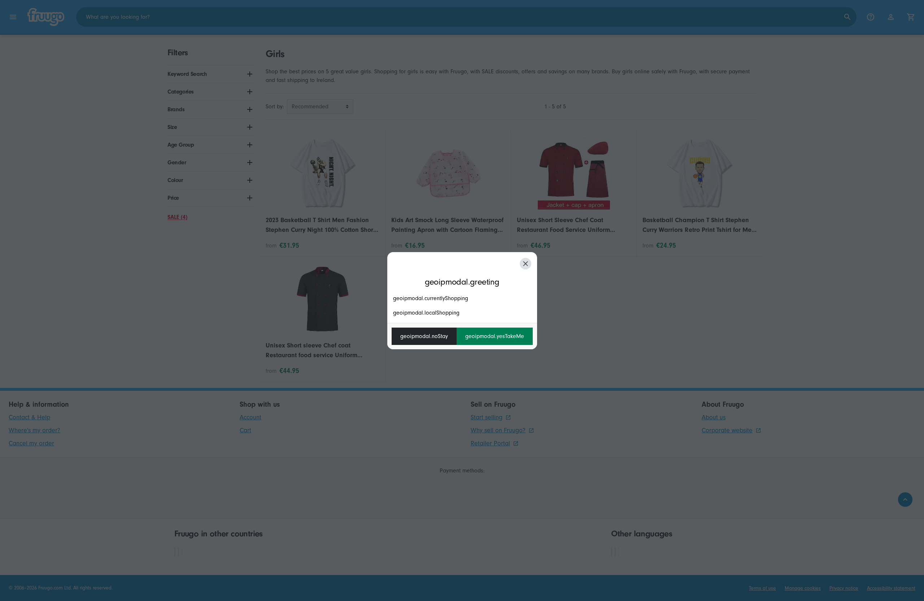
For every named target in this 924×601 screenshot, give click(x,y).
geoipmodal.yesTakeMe (494, 336)
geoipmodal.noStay (424, 336)
